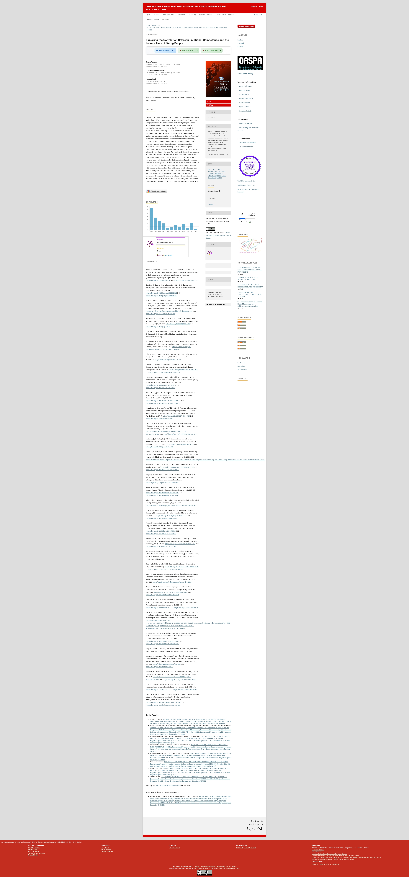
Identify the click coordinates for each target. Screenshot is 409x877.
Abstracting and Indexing (36, 853)
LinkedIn (253, 848)
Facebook (239, 848)
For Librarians (242, 369)
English (240, 40)
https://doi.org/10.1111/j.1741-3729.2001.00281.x (180, 679)
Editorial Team (169, 15)
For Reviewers (106, 849)
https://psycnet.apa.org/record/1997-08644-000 (162, 483)
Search (258, 15)
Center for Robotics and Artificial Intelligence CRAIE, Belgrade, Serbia (335, 855)
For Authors (241, 366)
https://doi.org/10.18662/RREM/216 (158, 608)
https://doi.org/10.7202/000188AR (157, 690)
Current (181, 15)
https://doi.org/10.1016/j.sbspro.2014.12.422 (171, 516)
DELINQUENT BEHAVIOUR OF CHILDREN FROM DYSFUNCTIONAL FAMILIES (189, 777)
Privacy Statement (107, 851)
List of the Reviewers (246, 147)
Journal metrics (244, 103)
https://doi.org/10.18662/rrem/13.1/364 (159, 667)
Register (254, 6)
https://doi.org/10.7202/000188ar (185, 690)
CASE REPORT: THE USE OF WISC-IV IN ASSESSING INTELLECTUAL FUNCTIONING (250, 270)
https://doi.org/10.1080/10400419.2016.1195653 (162, 641)
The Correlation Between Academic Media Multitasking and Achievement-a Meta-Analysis (250, 304)
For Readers (241, 363)
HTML (210, 105)
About (156, 15)
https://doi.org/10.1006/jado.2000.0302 (180, 444)
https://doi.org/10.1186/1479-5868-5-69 (176, 416)
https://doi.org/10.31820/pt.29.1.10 (158, 280)
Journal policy (244, 94)
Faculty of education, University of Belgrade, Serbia (329, 854)
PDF (209, 101)
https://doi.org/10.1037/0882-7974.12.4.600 (180, 544)
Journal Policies (174, 848)
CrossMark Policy (245, 74)
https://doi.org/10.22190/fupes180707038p (161, 531)
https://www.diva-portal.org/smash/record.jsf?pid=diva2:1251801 (169, 311)
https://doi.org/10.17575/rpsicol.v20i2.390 (160, 314)
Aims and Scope (244, 90)
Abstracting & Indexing (225, 15)
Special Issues (153, 19)
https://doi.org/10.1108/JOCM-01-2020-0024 (164, 372)
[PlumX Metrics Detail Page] (149, 243)
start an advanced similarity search (168, 785)
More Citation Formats (216, 155)
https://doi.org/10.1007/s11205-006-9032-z (160, 388)
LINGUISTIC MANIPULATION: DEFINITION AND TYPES (248, 278)
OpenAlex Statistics (245, 111)
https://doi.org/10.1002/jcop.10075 (158, 326)
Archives (192, 15)
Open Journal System (201, 868)
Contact (165, 19)
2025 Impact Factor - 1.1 (246, 185)
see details (168, 255)
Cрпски (240, 46)
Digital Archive (244, 107)
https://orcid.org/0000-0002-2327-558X (156, 74)
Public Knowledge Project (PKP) (228, 868)
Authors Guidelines (245, 123)
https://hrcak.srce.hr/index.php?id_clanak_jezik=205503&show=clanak (171, 505)
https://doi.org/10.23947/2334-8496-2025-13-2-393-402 (169, 91)
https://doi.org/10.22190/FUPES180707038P (161, 534)
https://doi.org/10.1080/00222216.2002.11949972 (163, 401)
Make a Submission (246, 26)
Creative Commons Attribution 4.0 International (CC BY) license (215, 866)
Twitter (246, 848)
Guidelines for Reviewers (247, 143)
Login (261, 6)
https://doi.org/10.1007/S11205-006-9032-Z (161, 385)
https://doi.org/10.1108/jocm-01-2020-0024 (183, 370)
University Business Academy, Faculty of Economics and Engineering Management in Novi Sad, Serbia (346, 857)
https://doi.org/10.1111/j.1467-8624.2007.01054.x (180, 434)
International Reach (246, 98)
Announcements (205, 15)
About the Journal (245, 86)
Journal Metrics (33, 855)
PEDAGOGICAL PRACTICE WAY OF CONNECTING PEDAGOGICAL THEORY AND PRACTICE (196, 762)
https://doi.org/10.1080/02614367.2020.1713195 (177, 467)
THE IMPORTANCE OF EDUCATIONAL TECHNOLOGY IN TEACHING (249, 294)
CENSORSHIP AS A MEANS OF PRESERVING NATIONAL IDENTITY (250, 286)
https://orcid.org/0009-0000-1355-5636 (156, 83)
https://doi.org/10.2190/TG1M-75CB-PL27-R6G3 (170, 592)
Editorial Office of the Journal (329, 864)
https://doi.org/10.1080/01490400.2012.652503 (162, 493)
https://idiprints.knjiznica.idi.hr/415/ (168, 360)
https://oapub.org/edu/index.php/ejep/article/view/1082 (172, 582)
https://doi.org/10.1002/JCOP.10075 (178, 324)
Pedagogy (211, 204)
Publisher (315, 864)
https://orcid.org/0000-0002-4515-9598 (156, 66)
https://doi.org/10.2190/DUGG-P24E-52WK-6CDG (182, 567)
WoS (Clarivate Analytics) (247, 181)
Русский (241, 43)
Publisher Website (318, 850)
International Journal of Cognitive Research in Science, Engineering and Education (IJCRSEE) (186, 8)
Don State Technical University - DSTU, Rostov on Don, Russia (333, 859)
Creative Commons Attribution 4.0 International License (218, 235)
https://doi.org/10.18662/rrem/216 (186, 608)
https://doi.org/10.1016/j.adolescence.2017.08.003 (163, 702)
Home (148, 15)
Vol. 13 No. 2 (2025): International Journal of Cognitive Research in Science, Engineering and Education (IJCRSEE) (186, 29)
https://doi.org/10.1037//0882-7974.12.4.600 (161, 546)
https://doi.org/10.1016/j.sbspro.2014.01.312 (161, 293)
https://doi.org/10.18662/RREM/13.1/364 (167, 664)
